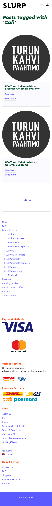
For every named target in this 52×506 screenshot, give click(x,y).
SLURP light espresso (14, 238)
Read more (10, 99)
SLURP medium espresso (16, 247)
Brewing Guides (10, 283)
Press (5, 418)
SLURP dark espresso (14, 255)
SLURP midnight (12, 259)
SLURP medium (11, 243)
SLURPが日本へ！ (10, 442)
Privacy (5, 422)
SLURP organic (11, 267)
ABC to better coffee (12, 287)
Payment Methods (11, 479)
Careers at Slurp (10, 434)
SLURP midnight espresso (17, 263)
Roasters (6, 279)
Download (10, 94)
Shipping (6, 475)
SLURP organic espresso (16, 271)
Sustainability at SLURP (13, 426)
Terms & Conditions (12, 430)
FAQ (4, 226)
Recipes (6, 292)
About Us (6, 414)
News (5, 222)
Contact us (7, 467)
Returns (6, 484)
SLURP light (10, 234)
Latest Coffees (9, 230)
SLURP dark (10, 251)
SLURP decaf (10, 275)
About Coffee (9, 296)
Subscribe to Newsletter (14, 438)
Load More (26, 200)
